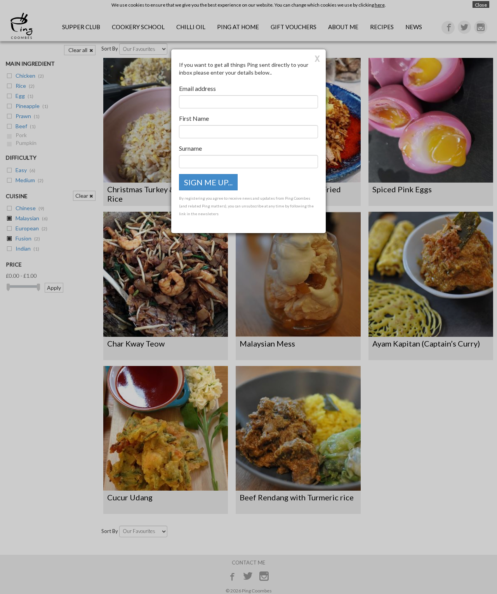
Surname (190, 148)
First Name (194, 118)
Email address (197, 88)
